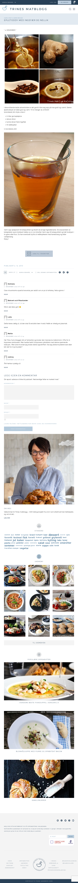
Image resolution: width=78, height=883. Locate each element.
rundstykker (33, 543)
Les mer (7, 518)
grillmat (47, 537)
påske (27, 543)
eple (68, 535)
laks (59, 540)
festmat (17, 537)
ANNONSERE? (10, 867)
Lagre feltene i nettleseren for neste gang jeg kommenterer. (30, 423)
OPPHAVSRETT (53, 867)
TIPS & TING (24, 865)
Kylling (52, 540)
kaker (20, 540)
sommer (9, 545)
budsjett (39, 535)
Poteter (20, 543)
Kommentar (9, 383)
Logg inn (53, 2)
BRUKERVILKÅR (68, 863)
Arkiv (24, 867)
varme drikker (18, 18)
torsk (56, 545)
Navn (6, 403)
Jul (14, 540)
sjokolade (55, 543)
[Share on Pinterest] (67, 272)
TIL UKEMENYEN (39, 643)
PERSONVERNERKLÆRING (57, 870)
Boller (17, 535)
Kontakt (10, 865)
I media (53, 861)
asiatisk (7, 534)
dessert (54, 534)
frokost (39, 537)
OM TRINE (9, 863)
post (10, 18)
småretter (65, 543)
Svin (51, 545)
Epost (7, 412)
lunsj (64, 540)
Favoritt (8, 537)
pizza (13, 543)
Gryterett (57, 537)
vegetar (24, 548)
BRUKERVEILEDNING (69, 861)
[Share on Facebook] (60, 272)
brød (32, 535)
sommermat (19, 545)
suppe (45, 545)
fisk (25, 537)
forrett (31, 537)
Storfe (38, 545)
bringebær (25, 535)
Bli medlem (64, 2)
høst (64, 537)
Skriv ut (12, 272)
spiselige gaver (29, 545)
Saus (47, 543)
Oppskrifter (24, 861)
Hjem (6, 18)
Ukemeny (24, 863)
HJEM (10, 861)
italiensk (8, 540)
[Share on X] (64, 272)
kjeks (36, 540)
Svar (6, 294)
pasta (7, 543)
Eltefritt (62, 534)
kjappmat (29, 540)
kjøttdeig (43, 540)
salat (41, 543)
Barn (12, 535)
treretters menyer (11, 548)
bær (46, 535)
